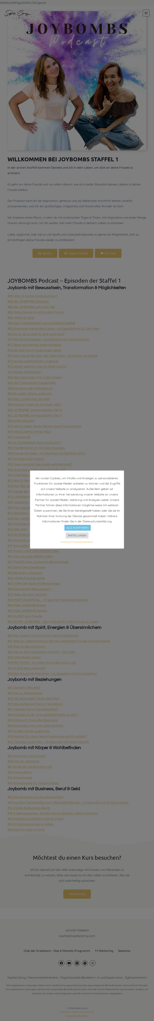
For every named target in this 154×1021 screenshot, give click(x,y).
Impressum (66, 541)
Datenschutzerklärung (83, 541)
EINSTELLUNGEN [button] (77, 535)
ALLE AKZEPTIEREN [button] (77, 527)
